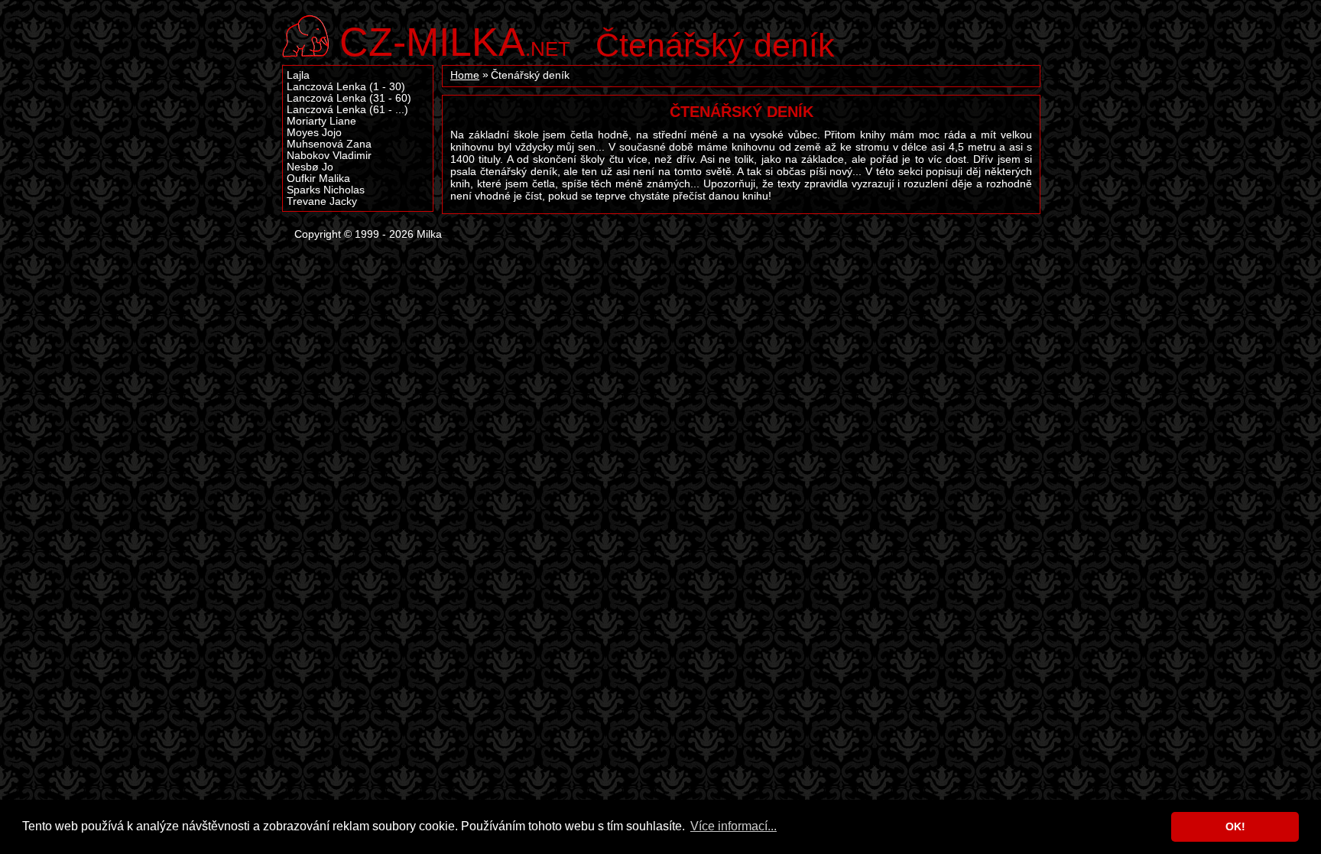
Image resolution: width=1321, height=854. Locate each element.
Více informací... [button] (733, 826)
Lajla (298, 75)
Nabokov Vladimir (329, 155)
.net (454, 40)
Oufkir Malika (318, 178)
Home (464, 75)
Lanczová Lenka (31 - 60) (349, 98)
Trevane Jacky (322, 201)
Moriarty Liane (321, 121)
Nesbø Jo (310, 167)
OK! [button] (1235, 826)
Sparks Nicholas (326, 190)
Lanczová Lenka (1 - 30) (346, 87)
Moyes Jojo (314, 132)
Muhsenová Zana (329, 144)
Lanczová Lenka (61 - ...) (347, 109)
